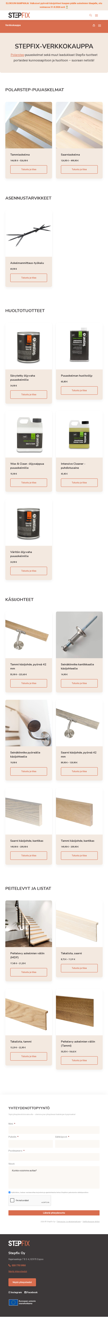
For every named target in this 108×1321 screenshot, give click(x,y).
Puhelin (13, 1137)
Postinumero (16, 1150)
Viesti (11, 1163)
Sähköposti (62, 1137)
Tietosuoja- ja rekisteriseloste (69, 1222)
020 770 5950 (19, 1265)
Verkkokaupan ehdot (91, 1222)
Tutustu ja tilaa (28, 169)
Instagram (16, 1292)
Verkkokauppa (13, 25)
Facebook (32, 1292)
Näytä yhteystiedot (17, 1271)
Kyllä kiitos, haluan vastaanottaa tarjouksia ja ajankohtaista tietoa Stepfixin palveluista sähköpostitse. (50, 1192)
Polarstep (17, 55)
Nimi (11, 1123)
